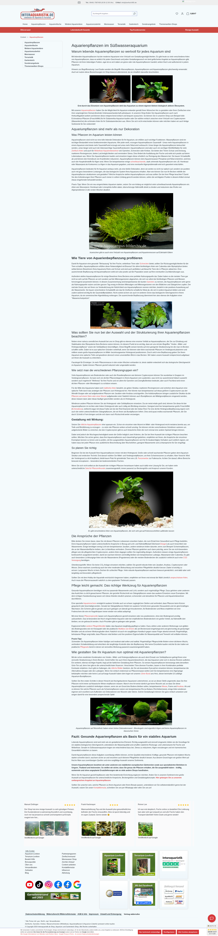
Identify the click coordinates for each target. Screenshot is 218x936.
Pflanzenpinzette (91, 616)
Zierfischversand (68, 856)
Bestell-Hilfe (30, 859)
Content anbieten (69, 865)
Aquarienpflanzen (32, 42)
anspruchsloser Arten (178, 578)
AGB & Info (82, 914)
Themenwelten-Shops (34, 66)
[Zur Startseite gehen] (37, 13)
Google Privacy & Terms (66, 934)
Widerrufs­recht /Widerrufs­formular (61, 914)
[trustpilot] (174, 862)
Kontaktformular (100, 788)
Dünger (163, 544)
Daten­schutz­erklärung (35, 914)
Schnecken (144, 264)
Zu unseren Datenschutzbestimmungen (87, 934)
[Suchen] (134, 13)
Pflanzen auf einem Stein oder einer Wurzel (89, 396)
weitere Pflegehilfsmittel (95, 626)
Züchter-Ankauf (68, 862)
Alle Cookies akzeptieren (187, 932)
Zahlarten (29, 870)
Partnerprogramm (69, 854)
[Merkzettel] (177, 13)
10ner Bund (145, 674)
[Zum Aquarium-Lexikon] (113, 864)
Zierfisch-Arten (77, 151)
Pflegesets (84, 647)
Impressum (94, 914)
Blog (27, 873)
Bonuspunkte (30, 862)
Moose (164, 686)
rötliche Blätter (117, 668)
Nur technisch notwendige (149, 932)
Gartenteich (30, 60)
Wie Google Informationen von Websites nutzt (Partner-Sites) (39, 934)
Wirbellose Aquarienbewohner (106, 151)
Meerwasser (30, 54)
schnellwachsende (138, 162)
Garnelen (150, 282)
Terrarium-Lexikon (32, 856)
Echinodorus (77, 409)
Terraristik (29, 57)
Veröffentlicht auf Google (44, 838)
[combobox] (112, 13)
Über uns (28, 865)
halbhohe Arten (110, 388)
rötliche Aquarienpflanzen (91, 424)
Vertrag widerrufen (132, 914)
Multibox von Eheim (126, 629)
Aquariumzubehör (32, 51)
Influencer (66, 870)
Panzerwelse (143, 458)
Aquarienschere (89, 603)
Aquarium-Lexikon (32, 854)
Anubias (180, 686)
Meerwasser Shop (69, 859)
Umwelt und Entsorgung (110, 914)
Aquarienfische (31, 45)
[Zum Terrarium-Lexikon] (143, 864)
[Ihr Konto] (182, 13)
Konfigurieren (169, 932)
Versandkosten (31, 867)
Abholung (66, 873)
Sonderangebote (32, 63)
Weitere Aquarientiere (34, 48)
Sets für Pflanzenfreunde (95, 468)
